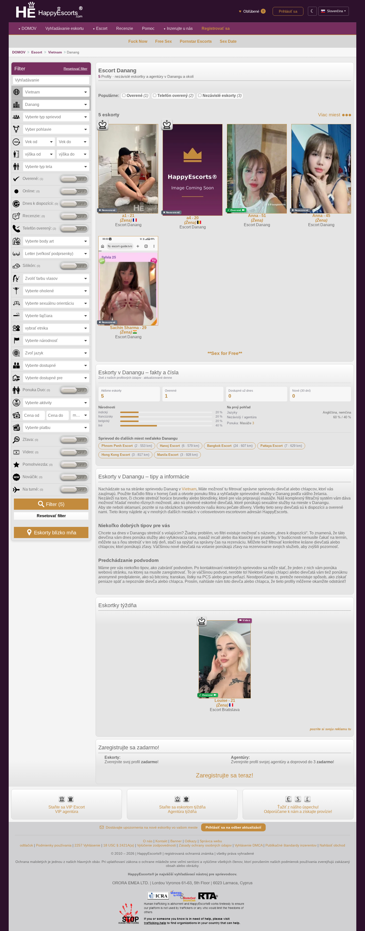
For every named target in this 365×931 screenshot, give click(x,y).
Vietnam (55, 52)
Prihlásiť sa (288, 11)
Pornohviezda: (38, 464)
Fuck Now (137, 41)
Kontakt (161, 841)
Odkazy (191, 841)
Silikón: (31, 265)
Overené (137, 95)
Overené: (33, 178)
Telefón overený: (39, 228)
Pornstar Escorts (196, 41)
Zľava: (30, 439)
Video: (30, 452)
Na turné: (33, 489)
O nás (147, 841)
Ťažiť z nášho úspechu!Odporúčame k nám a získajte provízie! (298, 809)
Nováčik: (32, 477)
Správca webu (211, 841)
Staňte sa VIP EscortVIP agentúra (66, 809)
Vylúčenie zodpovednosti (156, 845)
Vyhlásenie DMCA (248, 845)
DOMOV (27, 28)
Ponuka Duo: (36, 390)
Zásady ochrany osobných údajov (205, 845)
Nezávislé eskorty (222, 95)
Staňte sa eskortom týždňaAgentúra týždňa (182, 809)
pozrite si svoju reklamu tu (330, 729)
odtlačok (26, 845)
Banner (176, 841)
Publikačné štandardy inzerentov (291, 845)
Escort (100, 28)
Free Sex (163, 41)
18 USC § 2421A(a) (118, 845)
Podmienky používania (54, 845)
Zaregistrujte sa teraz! (224, 775)
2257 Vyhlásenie (87, 845)
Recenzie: (34, 216)
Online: (31, 191)
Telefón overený (175, 95)
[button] (56, 92)
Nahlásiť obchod (332, 845)
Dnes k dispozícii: (40, 203)
